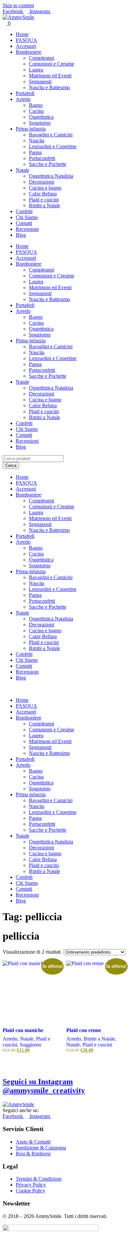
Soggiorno (40, 123)
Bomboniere (28, 52)
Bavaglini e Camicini (51, 134)
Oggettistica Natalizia (51, 176)
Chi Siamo (27, 217)
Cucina (36, 111)
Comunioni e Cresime (51, 64)
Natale (22, 170)
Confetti (24, 211)
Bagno (36, 105)
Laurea (36, 69)
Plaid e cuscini (44, 199)
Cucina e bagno (45, 188)
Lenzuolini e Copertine (52, 146)
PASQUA (26, 40)
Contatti (24, 223)
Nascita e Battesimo (49, 87)
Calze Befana (43, 193)
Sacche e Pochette (47, 164)
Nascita (36, 140)
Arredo (23, 99)
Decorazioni (41, 182)
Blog (21, 235)
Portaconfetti (42, 158)
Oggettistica (41, 117)
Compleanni (41, 58)
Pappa (35, 152)
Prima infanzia (31, 129)
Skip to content (18, 5)
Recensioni (27, 229)
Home (22, 34)
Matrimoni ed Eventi (50, 75)
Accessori (26, 46)
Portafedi (25, 93)
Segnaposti (40, 81)
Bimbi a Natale (44, 205)
